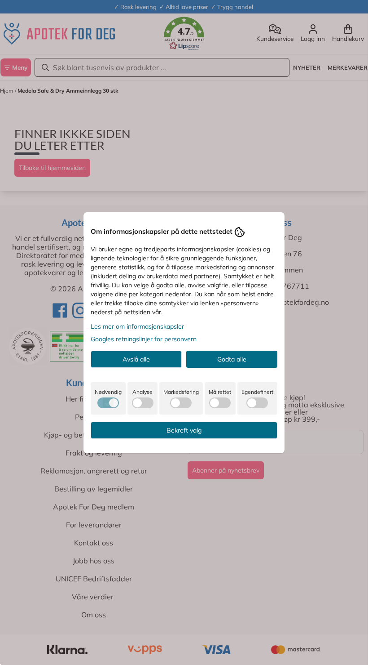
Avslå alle (136, 359)
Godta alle (231, 359)
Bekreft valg (184, 430)
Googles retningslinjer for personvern (144, 339)
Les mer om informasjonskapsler (137, 326)
